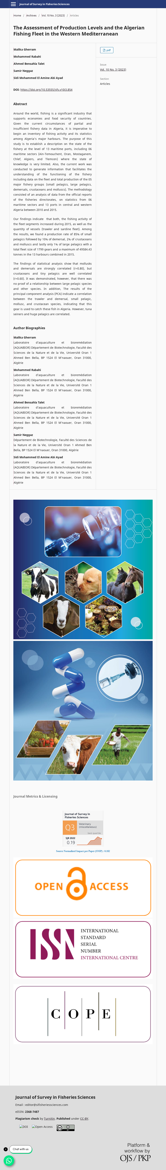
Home (17, 15)
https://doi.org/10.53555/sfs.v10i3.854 (46, 90)
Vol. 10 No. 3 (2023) (53, 15)
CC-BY (84, 1118)
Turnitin (49, 1118)
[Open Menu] (13, 4)
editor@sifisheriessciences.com (46, 1105)
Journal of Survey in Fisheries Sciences (44, 4)
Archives (31, 15)
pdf (108, 50)
